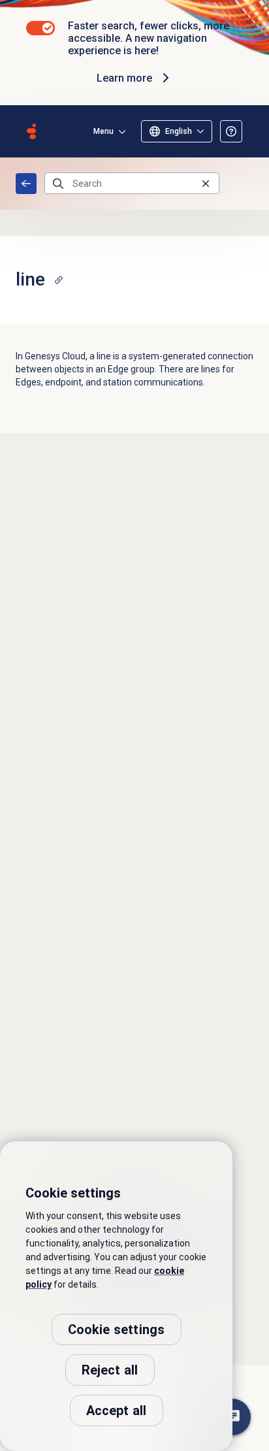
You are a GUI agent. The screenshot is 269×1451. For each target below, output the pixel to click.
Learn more (124, 78)
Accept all (116, 1410)
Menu (103, 131)
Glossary (26, 183)
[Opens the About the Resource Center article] (231, 131)
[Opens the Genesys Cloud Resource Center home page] (31, 131)
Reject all (110, 1370)
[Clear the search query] (205, 183)
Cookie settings (116, 1329)
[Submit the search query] (58, 183)
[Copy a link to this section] (59, 279)
